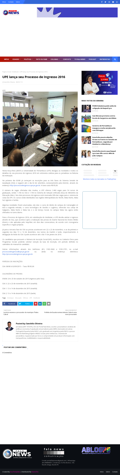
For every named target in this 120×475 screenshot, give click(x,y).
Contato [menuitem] (67, 59)
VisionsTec (35, 472)
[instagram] (109, 2)
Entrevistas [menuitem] (105, 59)
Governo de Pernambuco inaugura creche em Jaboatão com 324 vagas (104, 128)
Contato (11, 2)
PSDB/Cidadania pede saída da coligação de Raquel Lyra (104, 107)
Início (4, 2)
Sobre (18, 2)
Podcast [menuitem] (92, 59)
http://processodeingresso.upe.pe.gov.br (25, 185)
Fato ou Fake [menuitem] (41, 59)
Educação (18, 298)
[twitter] (105, 2)
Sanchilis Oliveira (9, 82)
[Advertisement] (60, 39)
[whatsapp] (117, 2)
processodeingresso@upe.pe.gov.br (15, 252)
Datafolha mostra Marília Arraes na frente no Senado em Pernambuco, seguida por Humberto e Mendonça (104, 140)
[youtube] (113, 2)
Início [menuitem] (6, 59)
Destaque (10, 298)
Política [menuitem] (27, 59)
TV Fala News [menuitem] (79, 59)
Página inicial (6, 72)
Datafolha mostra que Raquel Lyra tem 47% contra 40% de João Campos (104, 153)
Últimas (25, 298)
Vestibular (15, 72)
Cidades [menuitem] (15, 59)
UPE (30, 298)
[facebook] (102, 2)
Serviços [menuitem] (7, 65)
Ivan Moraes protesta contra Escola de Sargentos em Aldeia (104, 117)
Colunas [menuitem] (54, 59)
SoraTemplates (15, 472)
